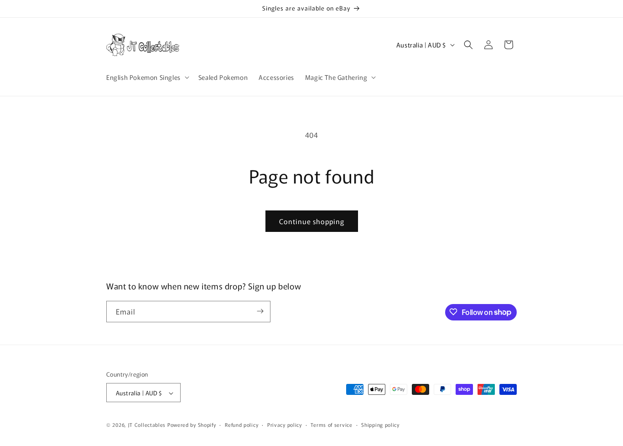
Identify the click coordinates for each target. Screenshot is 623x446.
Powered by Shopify (191, 425)
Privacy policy (284, 424)
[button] (147, 77)
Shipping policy (380, 424)
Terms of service (331, 424)
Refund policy (241, 424)
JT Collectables (147, 425)
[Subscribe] (260, 311)
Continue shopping (311, 221)
